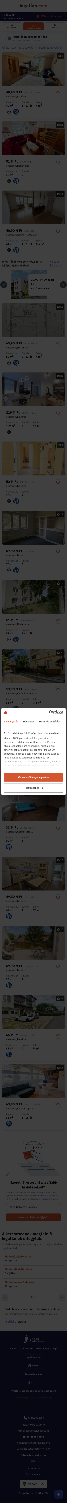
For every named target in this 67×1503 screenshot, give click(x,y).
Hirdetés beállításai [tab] (50, 721)
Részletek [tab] (28, 721)
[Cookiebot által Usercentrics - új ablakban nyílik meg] (49, 712)
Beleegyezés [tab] (11, 721)
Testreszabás (31, 787)
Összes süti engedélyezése (33, 777)
